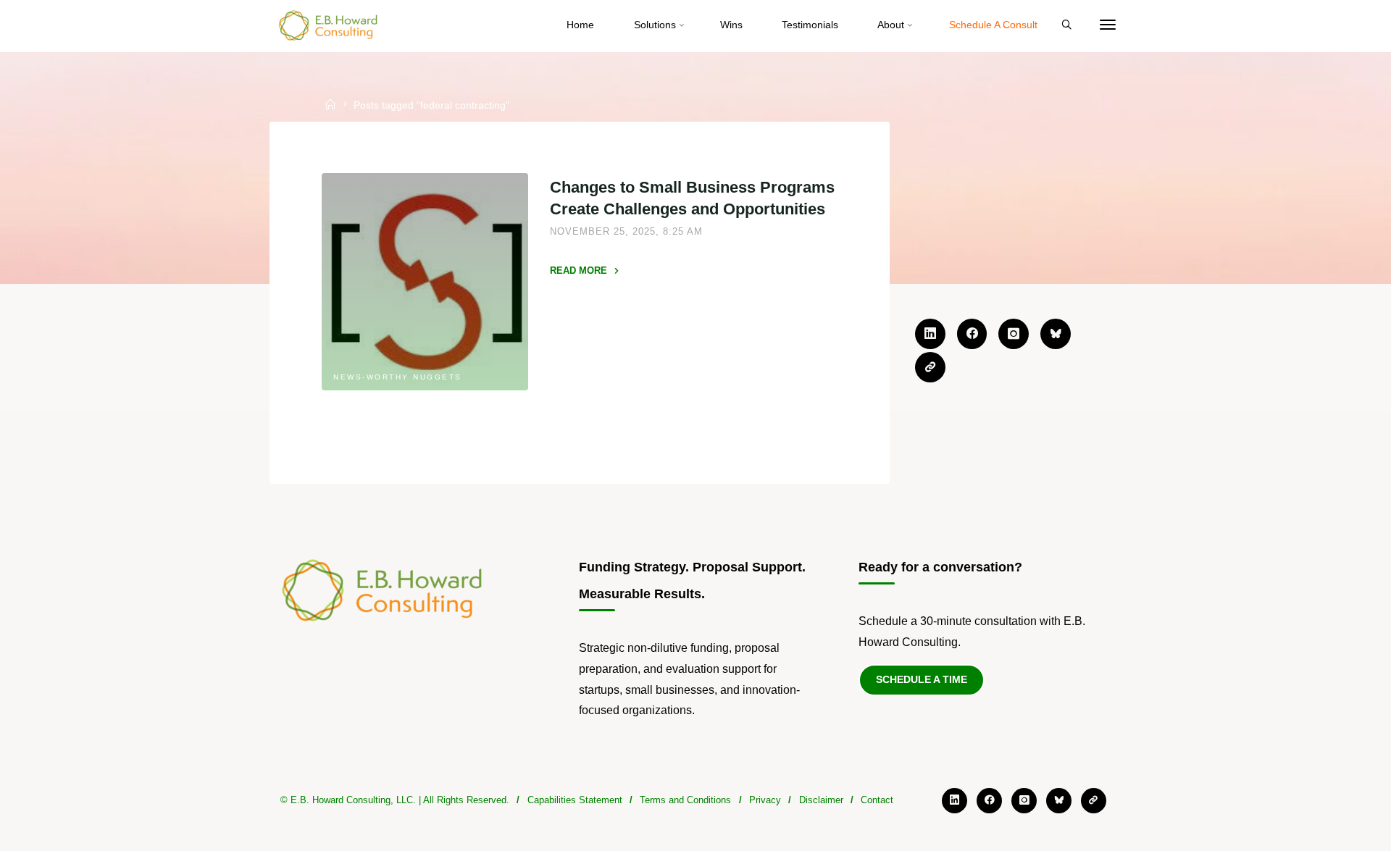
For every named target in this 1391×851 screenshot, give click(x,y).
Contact (877, 800)
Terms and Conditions (685, 800)
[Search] (1066, 25)
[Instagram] (1013, 334)
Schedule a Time (921, 679)
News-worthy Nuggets (398, 377)
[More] (1108, 25)
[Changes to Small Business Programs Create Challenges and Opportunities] (425, 281)
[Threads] (930, 367)
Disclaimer (821, 800)
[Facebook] (972, 334)
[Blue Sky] (1055, 334)
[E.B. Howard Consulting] (329, 25)
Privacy (765, 800)
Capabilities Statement (574, 800)
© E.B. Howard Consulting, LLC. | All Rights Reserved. (394, 800)
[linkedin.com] (930, 334)
